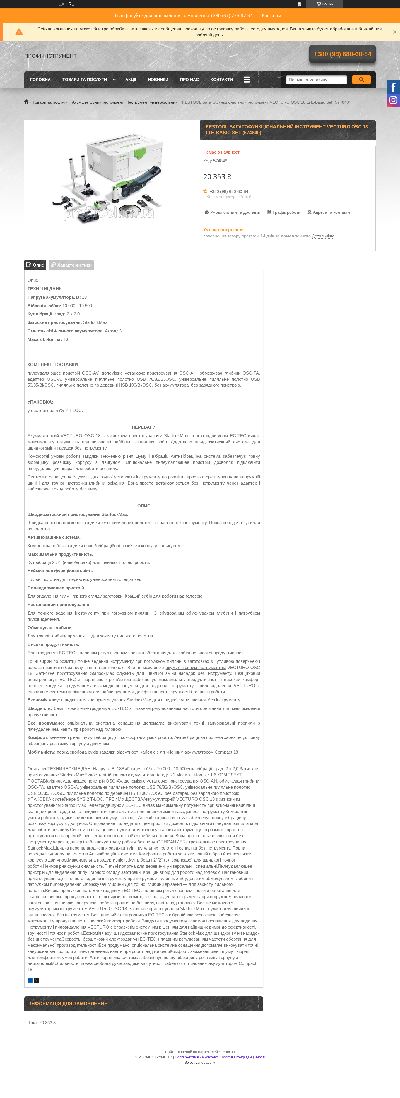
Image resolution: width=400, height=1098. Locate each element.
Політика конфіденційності (242, 1057)
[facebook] (30, 981)
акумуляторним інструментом (196, 667)
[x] (36, 981)
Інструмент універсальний (153, 102)
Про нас (189, 79)
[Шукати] (361, 79)
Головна (40, 79)
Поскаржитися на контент (196, 1057)
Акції (130, 79)
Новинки (158, 79)
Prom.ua (228, 1052)
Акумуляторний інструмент (98, 102)
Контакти (271, 15)
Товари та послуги (84, 79)
